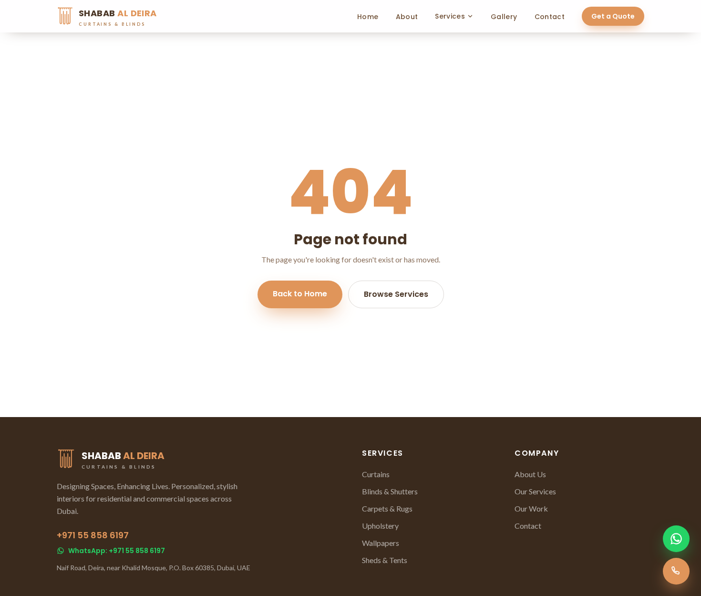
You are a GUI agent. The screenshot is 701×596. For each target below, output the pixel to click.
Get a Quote (613, 16)
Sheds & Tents (384, 560)
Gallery (504, 16)
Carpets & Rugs (387, 508)
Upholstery (380, 525)
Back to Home (300, 293)
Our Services (535, 491)
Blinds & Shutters (390, 491)
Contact (550, 16)
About (407, 16)
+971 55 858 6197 (93, 535)
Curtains (376, 474)
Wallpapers (380, 542)
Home (367, 16)
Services (450, 16)
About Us (530, 474)
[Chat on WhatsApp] (676, 538)
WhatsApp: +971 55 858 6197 (116, 550)
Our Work (531, 508)
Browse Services (396, 294)
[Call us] (676, 571)
